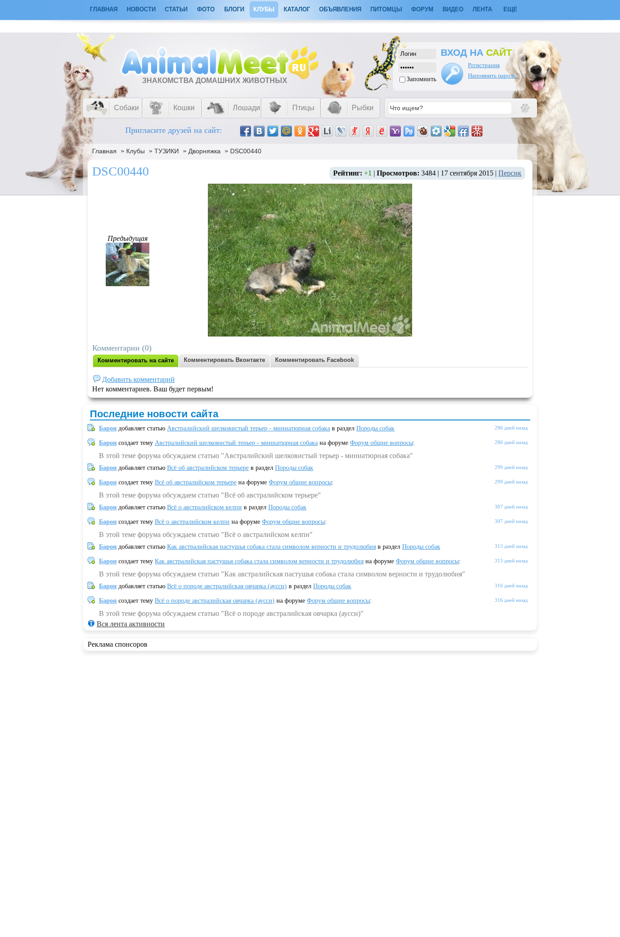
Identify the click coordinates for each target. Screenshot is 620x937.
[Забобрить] (422, 131)
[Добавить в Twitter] (272, 131)
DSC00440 (245, 151)
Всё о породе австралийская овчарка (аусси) (227, 586)
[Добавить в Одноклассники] (300, 131)
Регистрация (484, 65)
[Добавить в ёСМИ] (381, 131)
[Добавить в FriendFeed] (463, 131)
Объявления (340, 9)
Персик (510, 173)
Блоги (234, 9)
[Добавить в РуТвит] (408, 131)
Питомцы (386, 9)
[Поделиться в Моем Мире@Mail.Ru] (286, 131)
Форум (422, 9)
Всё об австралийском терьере (208, 467)
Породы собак (375, 428)
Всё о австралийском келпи (204, 507)
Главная (104, 151)
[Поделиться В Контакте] (259, 131)
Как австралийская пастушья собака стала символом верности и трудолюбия (271, 546)
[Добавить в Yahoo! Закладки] (395, 131)
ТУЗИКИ (166, 151)
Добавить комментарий (138, 379)
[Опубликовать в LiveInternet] (327, 131)
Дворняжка (204, 151)
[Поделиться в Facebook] (245, 131)
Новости (141, 9)
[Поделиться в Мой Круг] (436, 131)
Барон (108, 428)
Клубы (264, 9)
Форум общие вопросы (381, 442)
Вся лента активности (131, 624)
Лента (482, 9)
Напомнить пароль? (493, 75)
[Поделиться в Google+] (313, 131)
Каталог (297, 9)
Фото (206, 9)
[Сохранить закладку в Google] (449, 131)
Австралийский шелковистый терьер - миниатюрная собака (248, 428)
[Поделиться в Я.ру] (354, 131)
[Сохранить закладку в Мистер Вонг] (477, 131)
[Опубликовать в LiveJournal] (340, 131)
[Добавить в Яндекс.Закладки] (368, 131)
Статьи (176, 9)
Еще (510, 9)
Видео (453, 9)
